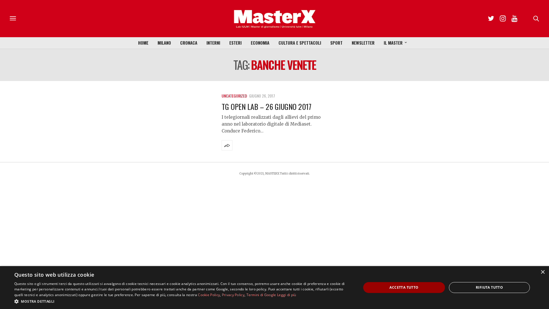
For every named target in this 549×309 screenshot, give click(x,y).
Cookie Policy (209, 294)
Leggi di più (286, 294)
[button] (182, 301)
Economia (260, 42)
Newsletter (363, 42)
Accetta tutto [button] (403, 287)
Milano (164, 42)
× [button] (542, 272)
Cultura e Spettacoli (300, 42)
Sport (336, 42)
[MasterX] (274, 19)
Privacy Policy (233, 294)
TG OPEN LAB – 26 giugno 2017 (266, 106)
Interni (213, 42)
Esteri (235, 42)
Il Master (393, 42)
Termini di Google (261, 294)
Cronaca (188, 42)
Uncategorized (234, 96)
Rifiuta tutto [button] (489, 287)
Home (143, 42)
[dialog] (274, 287)
